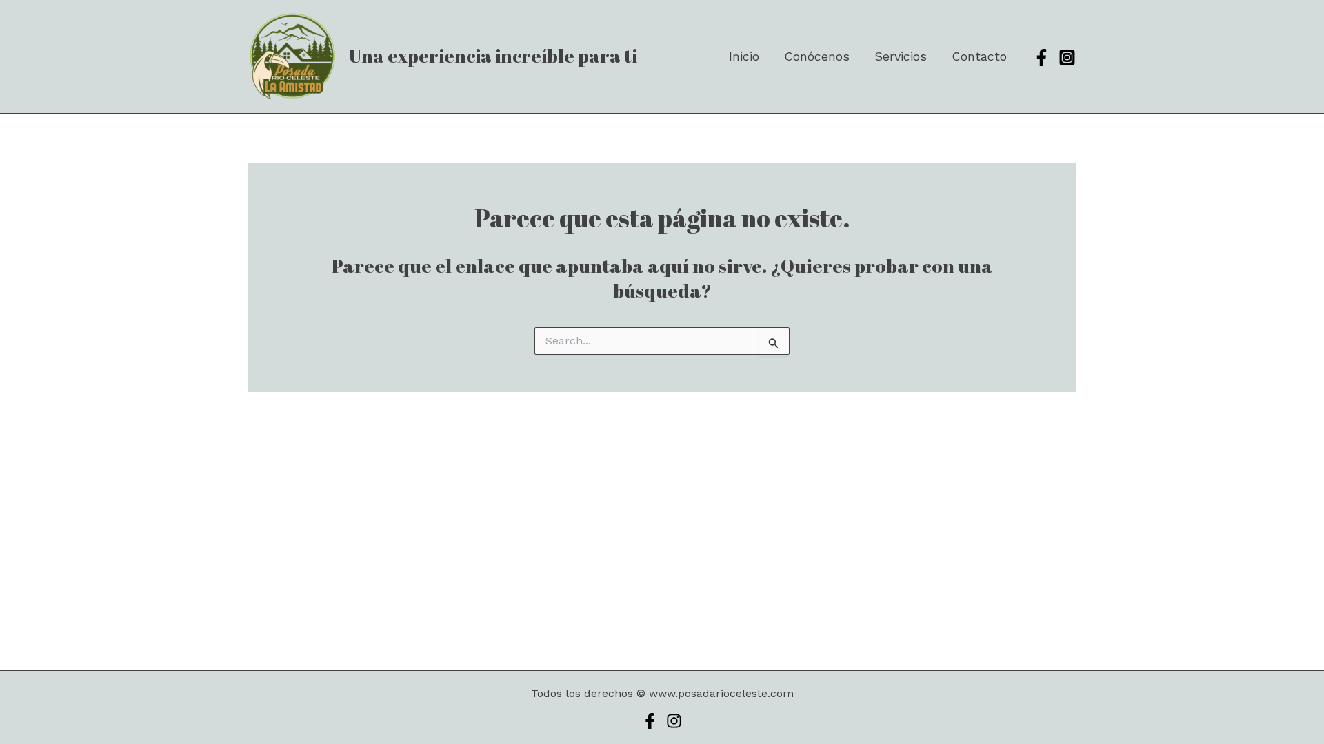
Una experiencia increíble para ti (493, 55)
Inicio (744, 56)
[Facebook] (1041, 57)
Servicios (900, 56)
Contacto (979, 56)
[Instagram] (1067, 57)
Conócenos (817, 56)
